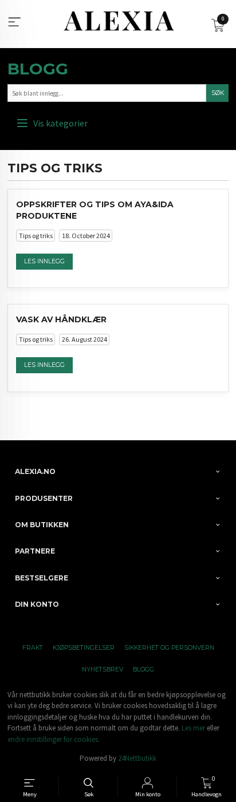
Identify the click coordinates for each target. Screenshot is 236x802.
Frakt (32, 647)
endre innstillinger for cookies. (53, 739)
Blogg (37, 68)
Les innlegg (44, 261)
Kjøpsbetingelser (84, 647)
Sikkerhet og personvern (169, 647)
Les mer (193, 728)
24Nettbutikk (137, 758)
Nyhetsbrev (102, 669)
